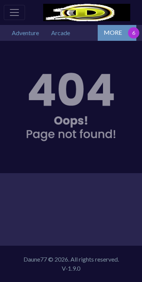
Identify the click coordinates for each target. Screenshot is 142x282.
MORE (113, 32)
